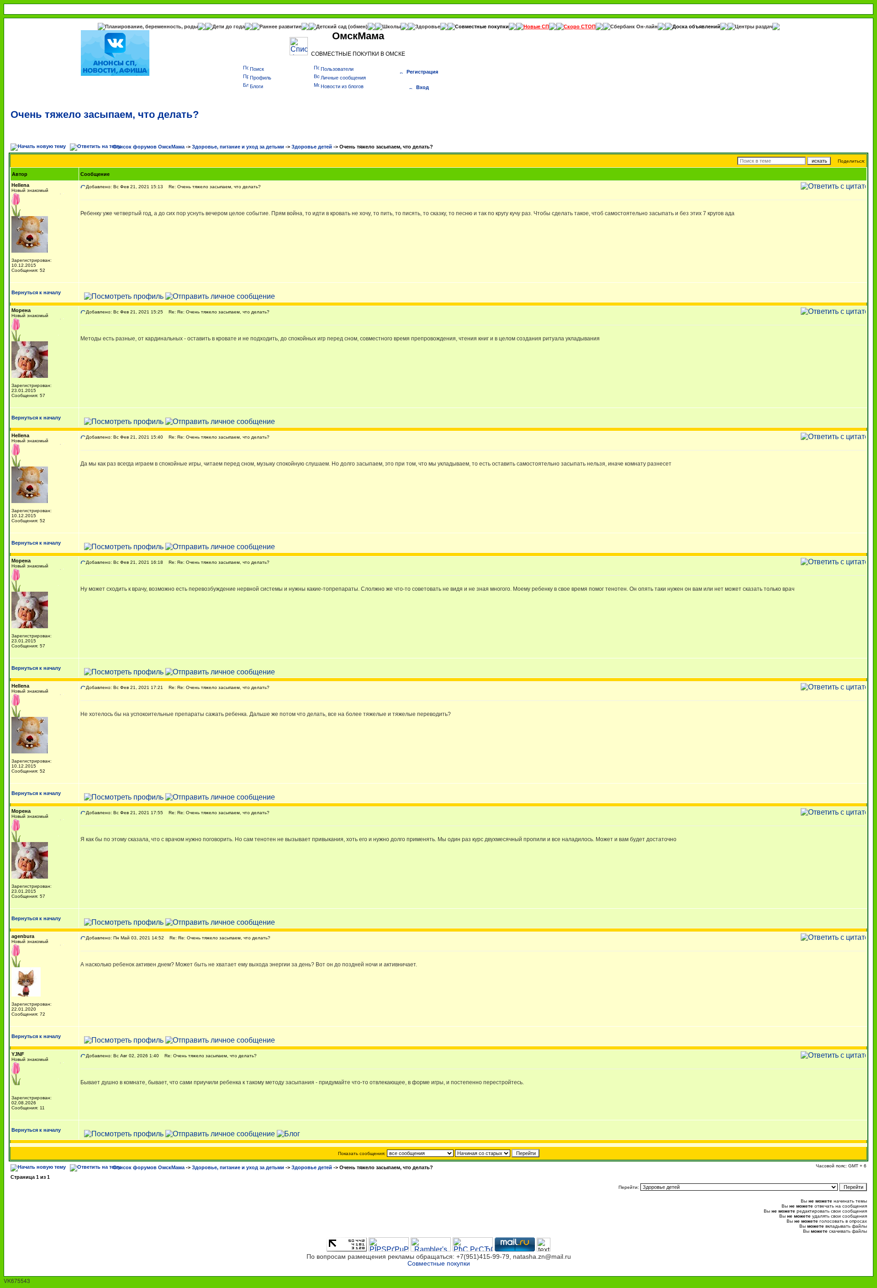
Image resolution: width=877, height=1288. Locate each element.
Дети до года (228, 26)
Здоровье (427, 26)
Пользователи (337, 69)
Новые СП (536, 26)
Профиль (260, 77)
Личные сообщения (343, 77)
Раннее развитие (280, 26)
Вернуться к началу (36, 292)
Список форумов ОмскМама (149, 146)
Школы (391, 26)
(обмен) (358, 26)
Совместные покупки (482, 26)
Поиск (257, 69)
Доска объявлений (696, 26)
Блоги (256, 86)
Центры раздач (753, 26)
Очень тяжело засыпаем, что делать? (105, 114)
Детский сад (332, 26)
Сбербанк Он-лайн (634, 26)
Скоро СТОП (580, 26)
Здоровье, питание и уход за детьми (238, 146)
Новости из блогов (342, 86)
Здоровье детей (311, 146)
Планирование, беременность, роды (151, 26)
